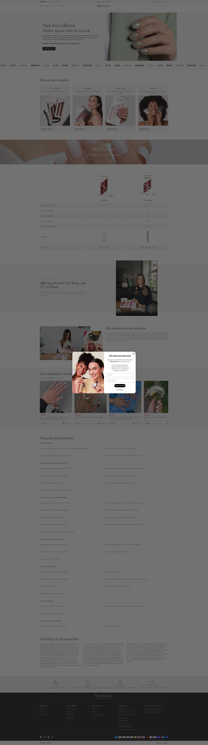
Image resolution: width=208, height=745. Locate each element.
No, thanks (120, 390)
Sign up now (120, 385)
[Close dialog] (133, 354)
